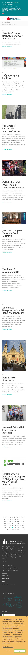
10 (22, 517)
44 (5, 527)
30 (10, 523)
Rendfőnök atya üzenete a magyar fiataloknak (12, 36)
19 (23, 519)
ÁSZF (3, 581)
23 (13, 521)
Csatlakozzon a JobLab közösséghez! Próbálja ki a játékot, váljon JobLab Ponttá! (13, 479)
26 (20, 521)
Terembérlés (6, 12)
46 (10, 527)
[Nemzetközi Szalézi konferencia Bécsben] (14, 413)
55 (15, 529)
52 (8, 529)
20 (5, 521)
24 (15, 521)
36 (5, 525)
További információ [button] (8, 647)
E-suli (4, 11)
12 (5, 519)
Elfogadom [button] (20, 651)
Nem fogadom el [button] (8, 651)
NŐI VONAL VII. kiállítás (11, 77)
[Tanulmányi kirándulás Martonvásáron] (14, 112)
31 (13, 523)
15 (13, 519)
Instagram (12, 8)
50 (20, 527)
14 (10, 519)
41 (18, 525)
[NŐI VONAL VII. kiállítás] (14, 63)
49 (18, 527)
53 (10, 529)
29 (7, 523)
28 (5, 523)
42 (20, 525)
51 (23, 527)
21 (7, 521)
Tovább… (4, 561)
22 (10, 521)
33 (18, 523)
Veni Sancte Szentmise (9, 379)
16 (15, 519)
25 (18, 521)
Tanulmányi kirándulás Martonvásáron (11, 128)
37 (7, 525)
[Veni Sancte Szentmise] (14, 355)
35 (23, 523)
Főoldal (4, 24)
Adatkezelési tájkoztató (8, 584)
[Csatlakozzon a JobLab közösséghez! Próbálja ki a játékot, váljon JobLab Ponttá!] (14, 462)
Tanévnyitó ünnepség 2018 (10, 271)
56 (18, 529)
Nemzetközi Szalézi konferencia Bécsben (13, 430)
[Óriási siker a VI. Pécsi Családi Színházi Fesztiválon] (14, 168)
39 (13, 525)
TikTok (18, 8)
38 (10, 525)
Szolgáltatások (17, 9)
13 (7, 519)
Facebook (5, 8)
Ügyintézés (10, 11)
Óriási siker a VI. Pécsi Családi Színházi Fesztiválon (13, 185)
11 (24, 517)
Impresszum (5, 578)
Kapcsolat (17, 11)
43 (23, 525)
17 (18, 519)
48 (15, 527)
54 (13, 529)
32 (15, 523)
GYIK (10, 9)
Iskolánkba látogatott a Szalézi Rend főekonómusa (13, 310)
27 (23, 521)
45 (7, 527)
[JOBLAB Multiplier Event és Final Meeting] (14, 218)
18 (20, 519)
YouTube (5, 9)
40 (15, 525)
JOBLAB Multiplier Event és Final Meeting (12, 233)
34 (20, 523)
